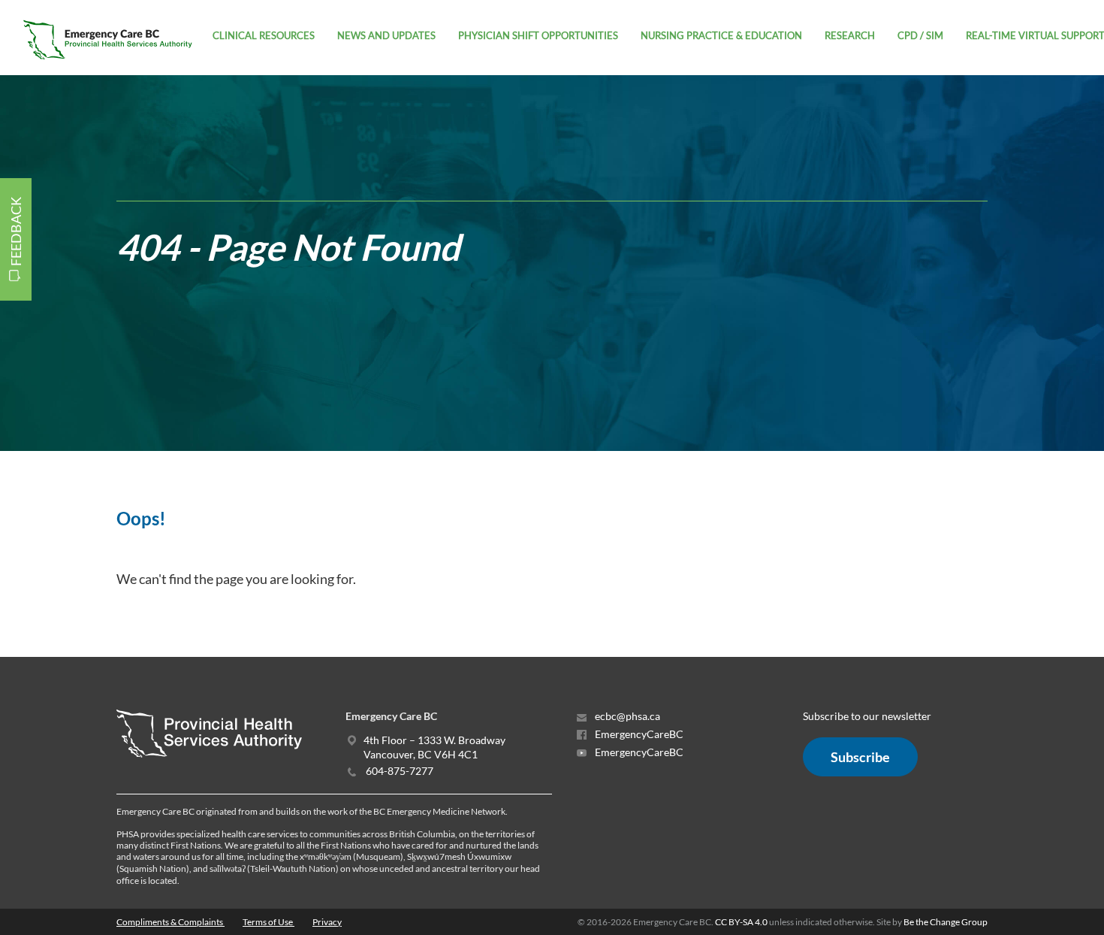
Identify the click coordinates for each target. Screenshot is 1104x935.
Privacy (327, 921)
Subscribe (860, 757)
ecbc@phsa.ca (626, 716)
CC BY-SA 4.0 (741, 921)
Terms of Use (268, 921)
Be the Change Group (945, 921)
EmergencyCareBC (638, 734)
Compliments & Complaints (170, 921)
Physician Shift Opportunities (538, 35)
